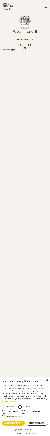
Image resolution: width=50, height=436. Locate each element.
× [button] (47, 380)
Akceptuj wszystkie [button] (13, 423)
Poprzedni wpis (8, 50)
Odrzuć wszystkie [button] (37, 423)
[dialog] (25, 406)
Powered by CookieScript (25, 433)
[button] (25, 429)
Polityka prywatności (10, 401)
